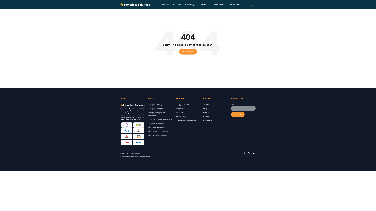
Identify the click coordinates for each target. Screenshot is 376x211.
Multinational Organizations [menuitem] (186, 121)
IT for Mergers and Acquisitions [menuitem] (160, 119)
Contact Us (234, 4)
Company (189, 4)
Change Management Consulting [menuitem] (156, 114)
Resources (218, 4)
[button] (245, 153)
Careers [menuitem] (206, 117)
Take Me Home (188, 52)
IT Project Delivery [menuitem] (155, 105)
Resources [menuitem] (207, 113)
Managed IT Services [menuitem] (156, 123)
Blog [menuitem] (205, 109)
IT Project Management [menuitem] (157, 109)
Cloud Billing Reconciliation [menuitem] (158, 131)
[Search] (251, 5)
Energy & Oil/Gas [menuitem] (182, 105)
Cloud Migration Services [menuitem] (157, 135)
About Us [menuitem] (206, 105)
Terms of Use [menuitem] (135, 153)
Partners (203, 4)
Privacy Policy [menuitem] (125, 153)
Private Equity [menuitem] (181, 117)
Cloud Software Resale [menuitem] (156, 127)
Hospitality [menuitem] (180, 113)
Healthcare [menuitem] (180, 109)
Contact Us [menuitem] (207, 121)
